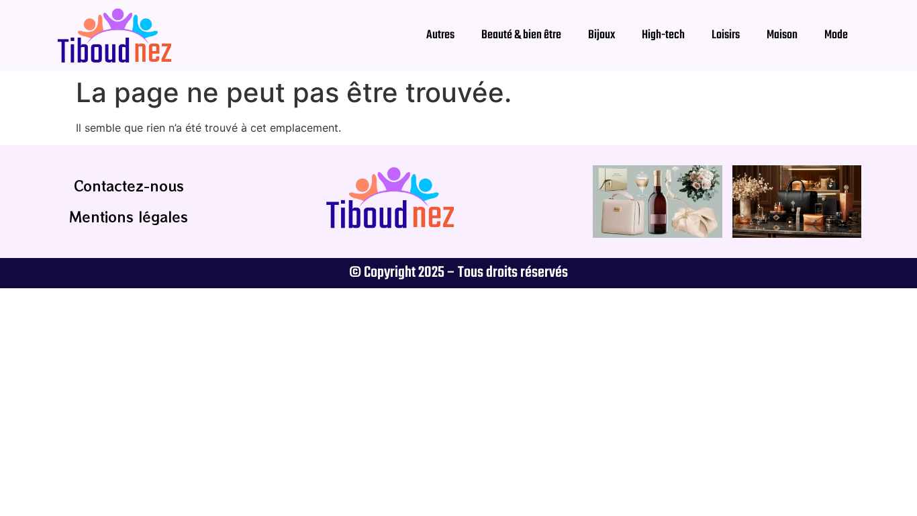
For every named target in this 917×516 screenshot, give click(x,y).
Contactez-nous (129, 186)
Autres (440, 35)
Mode (836, 35)
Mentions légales (128, 216)
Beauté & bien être (521, 35)
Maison (782, 35)
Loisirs (726, 35)
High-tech (663, 35)
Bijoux (601, 35)
